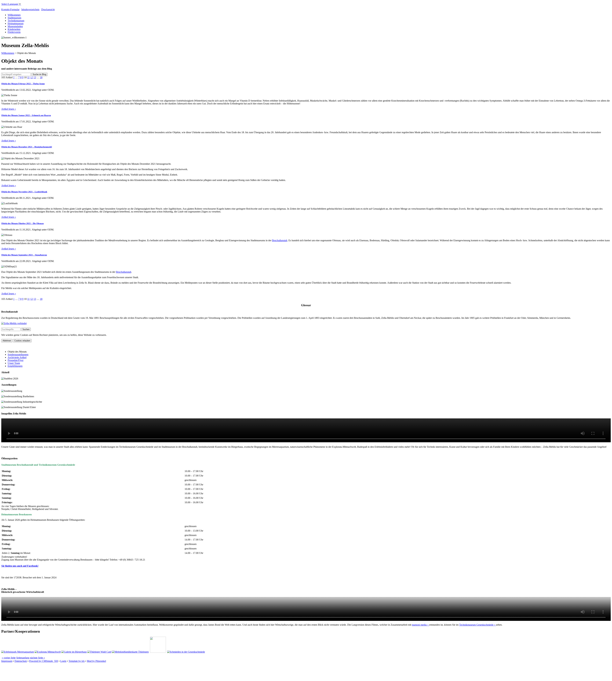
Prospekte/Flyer (15, 360)
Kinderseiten (14, 29)
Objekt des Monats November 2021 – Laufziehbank (24, 192)
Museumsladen (15, 26)
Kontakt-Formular (10, 9)
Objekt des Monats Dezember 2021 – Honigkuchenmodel (26, 147)
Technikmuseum (16, 20)
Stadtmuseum (14, 17)
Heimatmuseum (15, 23)
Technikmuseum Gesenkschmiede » (477, 624)
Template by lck (77, 661)
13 (34, 77)
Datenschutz (21, 661)
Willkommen (14, 15)
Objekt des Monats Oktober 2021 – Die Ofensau (22, 223)
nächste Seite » (37, 657)
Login (63, 661)
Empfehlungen (15, 366)
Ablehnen (7, 340)
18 (41, 77)
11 (28, 77)
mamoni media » (420, 624)
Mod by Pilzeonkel (96, 661)
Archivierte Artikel (17, 357)
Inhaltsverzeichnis (30, 9)
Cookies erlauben (22, 340)
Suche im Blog (39, 74)
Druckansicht (48, 9)
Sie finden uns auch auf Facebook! (19, 566)
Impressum (6, 661)
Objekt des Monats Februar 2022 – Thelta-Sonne (23, 83)
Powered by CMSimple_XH (43, 661)
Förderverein (14, 32)
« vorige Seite (9, 657)
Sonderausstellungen (18, 354)
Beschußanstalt (279, 240)
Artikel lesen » (8, 109)
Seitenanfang (22, 657)
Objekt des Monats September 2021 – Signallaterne (24, 255)
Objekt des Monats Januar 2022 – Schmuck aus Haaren (26, 115)
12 (31, 77)
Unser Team (14, 363)
